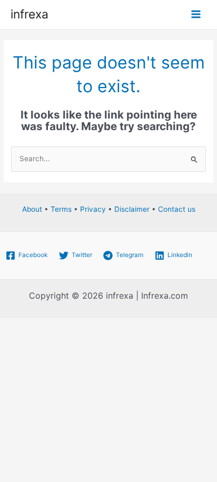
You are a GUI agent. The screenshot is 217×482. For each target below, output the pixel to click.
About (32, 209)
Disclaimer (132, 209)
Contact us (176, 209)
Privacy (93, 209)
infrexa (29, 14)
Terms (61, 209)
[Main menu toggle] (196, 14)
